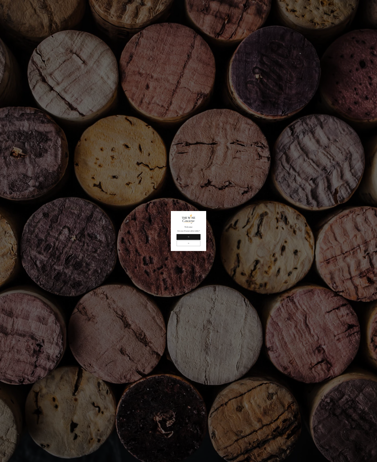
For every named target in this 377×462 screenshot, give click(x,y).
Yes (188, 237)
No (188, 243)
